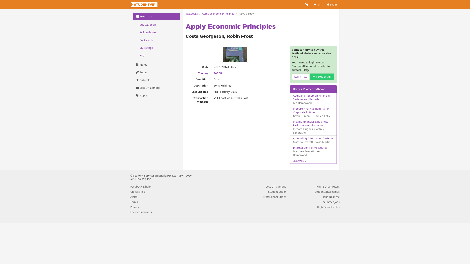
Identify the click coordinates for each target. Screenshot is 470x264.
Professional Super (274, 197)
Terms (134, 202)
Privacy (134, 207)
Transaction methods (201, 99)
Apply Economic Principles (218, 13)
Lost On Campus (149, 87)
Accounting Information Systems (313, 138)
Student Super (277, 191)
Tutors (143, 72)
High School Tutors (328, 186)
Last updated (199, 92)
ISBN (205, 67)
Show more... (299, 160)
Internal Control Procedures (310, 147)
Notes (143, 64)
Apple (143, 95)
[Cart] (306, 4)
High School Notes (328, 207)
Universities (137, 191)
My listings (146, 48)
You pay (203, 73)
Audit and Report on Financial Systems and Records (311, 97)
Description (201, 85)
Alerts (134, 197)
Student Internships (327, 191)
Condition (202, 79)
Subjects (144, 80)
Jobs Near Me (331, 197)
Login (333, 4)
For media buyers (141, 212)
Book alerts (146, 40)
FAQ (142, 55)
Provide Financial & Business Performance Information (310, 123)
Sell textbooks (148, 32)
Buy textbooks (148, 24)
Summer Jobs (331, 202)
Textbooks (192, 13)
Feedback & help (140, 186)
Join (318, 4)
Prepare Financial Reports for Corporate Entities (311, 110)
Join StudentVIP (321, 76)
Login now (300, 76)
